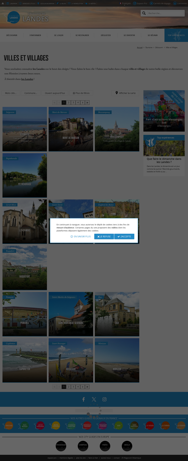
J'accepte (126, 236)
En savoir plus (82, 236)
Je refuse (105, 236)
